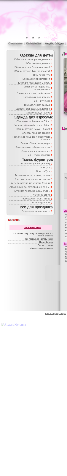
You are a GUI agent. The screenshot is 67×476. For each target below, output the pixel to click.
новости (49, 313)
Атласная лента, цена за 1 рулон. (32, 191)
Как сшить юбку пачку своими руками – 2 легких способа (33, 234)
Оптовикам (33, 42)
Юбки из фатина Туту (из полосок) (32, 71)
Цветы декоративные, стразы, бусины (29, 183)
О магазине (15, 42)
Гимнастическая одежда (37, 105)
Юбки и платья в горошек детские (32, 59)
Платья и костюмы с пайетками (33, 93)
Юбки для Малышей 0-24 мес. (34, 83)
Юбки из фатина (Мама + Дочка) (33, 129)
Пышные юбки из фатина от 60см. (32, 125)
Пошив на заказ (45, 245)
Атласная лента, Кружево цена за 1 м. (29, 187)
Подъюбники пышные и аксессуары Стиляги (31, 138)
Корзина (14, 219)
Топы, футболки (41, 101)
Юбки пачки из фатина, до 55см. (33, 121)
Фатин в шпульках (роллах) (35, 163)
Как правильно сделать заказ (39, 239)
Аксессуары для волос (38, 112)
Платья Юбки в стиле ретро (35, 143)
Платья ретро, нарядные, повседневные (36, 88)
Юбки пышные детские (37, 63)
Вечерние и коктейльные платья (32, 147)
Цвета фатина (46, 242)
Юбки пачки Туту (41, 75)
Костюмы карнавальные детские (32, 109)
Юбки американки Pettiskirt (36, 79)
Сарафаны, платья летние (35, 151)
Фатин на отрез (41, 195)
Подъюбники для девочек (36, 97)
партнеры (60, 313)
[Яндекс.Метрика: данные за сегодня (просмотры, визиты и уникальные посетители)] (13, 324)
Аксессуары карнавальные (36, 211)
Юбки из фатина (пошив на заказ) (32, 67)
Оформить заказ (32, 227)
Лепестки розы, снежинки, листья (32, 179)
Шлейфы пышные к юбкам (36, 133)
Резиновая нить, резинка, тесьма (32, 175)
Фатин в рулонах (41, 202)
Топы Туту (44, 167)
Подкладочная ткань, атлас (35, 198)
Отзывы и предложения (41, 248)
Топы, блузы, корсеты (38, 155)
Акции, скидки (54, 42)
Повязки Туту (43, 171)
